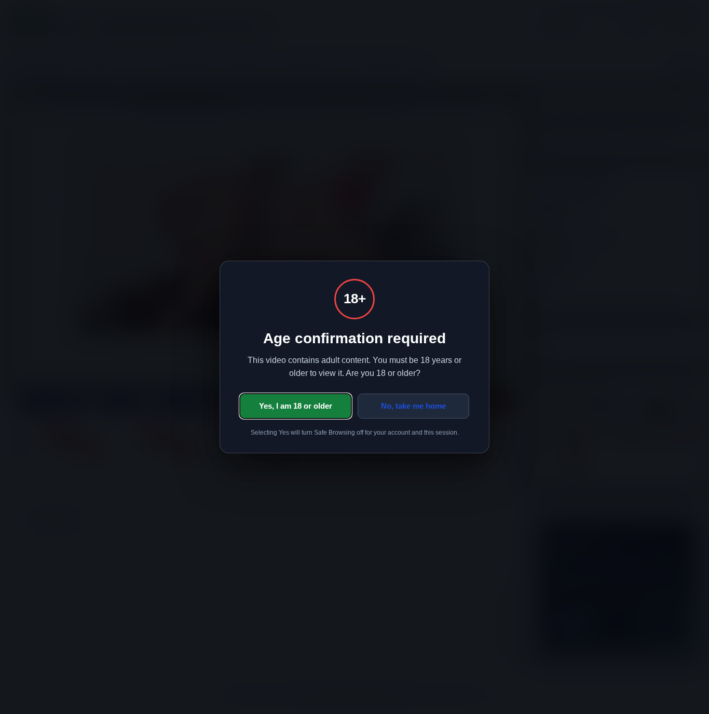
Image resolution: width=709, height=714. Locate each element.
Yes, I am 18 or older (295, 405)
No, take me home (413, 405)
